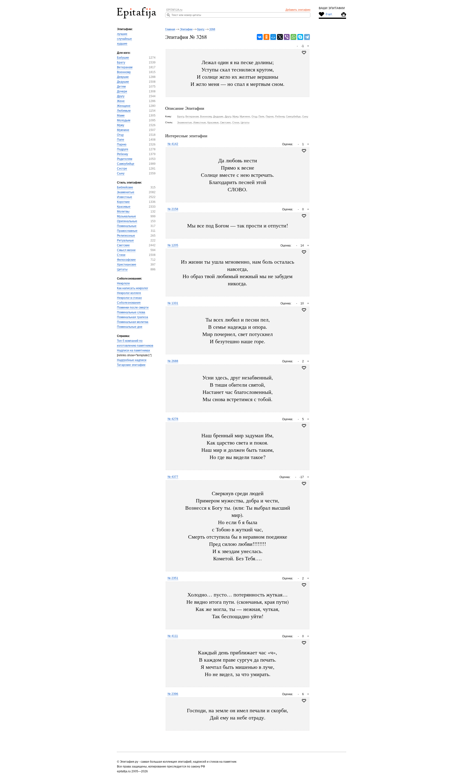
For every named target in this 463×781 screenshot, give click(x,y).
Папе (120, 139)
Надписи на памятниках (133, 350)
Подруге (122, 149)
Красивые (123, 206)
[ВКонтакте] (260, 37)
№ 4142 (173, 144)
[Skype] (300, 37)
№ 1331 (173, 303)
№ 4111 (173, 636)
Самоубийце (125, 163)
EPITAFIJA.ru (174, 9)
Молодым (123, 120)
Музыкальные (126, 216)
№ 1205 (173, 245)
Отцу (120, 135)
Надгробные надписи (131, 360)
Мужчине (123, 130)
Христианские (126, 264)
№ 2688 (173, 361)
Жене (121, 101)
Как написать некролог (132, 288)
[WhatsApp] (293, 37)
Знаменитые (125, 192)
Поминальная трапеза (132, 317)
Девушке (123, 77)
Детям (121, 86)
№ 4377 (173, 477)
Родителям (124, 159)
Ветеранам (124, 67)
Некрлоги (123, 283)
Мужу (120, 125)
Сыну (120, 173)
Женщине (123, 106)
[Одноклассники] (266, 37)
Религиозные (126, 235)
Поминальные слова (131, 312)
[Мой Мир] (273, 37)
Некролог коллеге (129, 293)
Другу (120, 96)
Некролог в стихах (129, 298)
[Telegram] (307, 37)
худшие (122, 43)
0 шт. (329, 14)
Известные (124, 197)
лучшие (122, 34)
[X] (280, 37)
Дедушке (123, 81)
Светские (123, 245)
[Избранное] (304, 150)
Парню (121, 144)
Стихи (121, 255)
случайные (124, 39)
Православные (127, 231)
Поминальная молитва (132, 322)
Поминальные (126, 226)
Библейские (125, 187)
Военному (124, 72)
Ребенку (122, 154)
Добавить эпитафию (298, 9)
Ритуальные (125, 240)
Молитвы (123, 211)
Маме (121, 115)
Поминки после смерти (133, 307)
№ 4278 (173, 419)
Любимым (123, 110)
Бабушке (123, 57)
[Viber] (287, 37)
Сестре (122, 168)
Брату (121, 62)
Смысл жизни (126, 250)
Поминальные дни (129, 327)
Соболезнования (129, 302)
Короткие (123, 202)
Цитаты (122, 269)
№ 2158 (173, 209)
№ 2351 (173, 578)
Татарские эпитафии (131, 365)
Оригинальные (127, 221)
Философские (126, 259)
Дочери (122, 91)
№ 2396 (173, 694)
